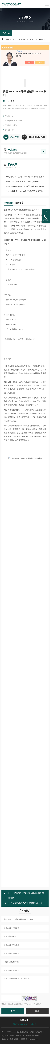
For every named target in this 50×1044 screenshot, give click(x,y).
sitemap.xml (33, 1039)
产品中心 (6, 33)
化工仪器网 (14, 1039)
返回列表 (11, 898)
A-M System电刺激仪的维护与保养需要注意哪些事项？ (26, 186)
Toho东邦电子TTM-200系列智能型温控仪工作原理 (26, 191)
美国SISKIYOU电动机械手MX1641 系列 (30, 903)
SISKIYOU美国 (37, 39)
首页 (14, 39)
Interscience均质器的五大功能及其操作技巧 (24, 181)
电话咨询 (46, 220)
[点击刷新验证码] (29, 998)
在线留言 (19, 203)
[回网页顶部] (46, 211)
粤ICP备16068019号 (31, 1035)
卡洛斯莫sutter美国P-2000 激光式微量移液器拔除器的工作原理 (26, 177)
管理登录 (23, 1039)
